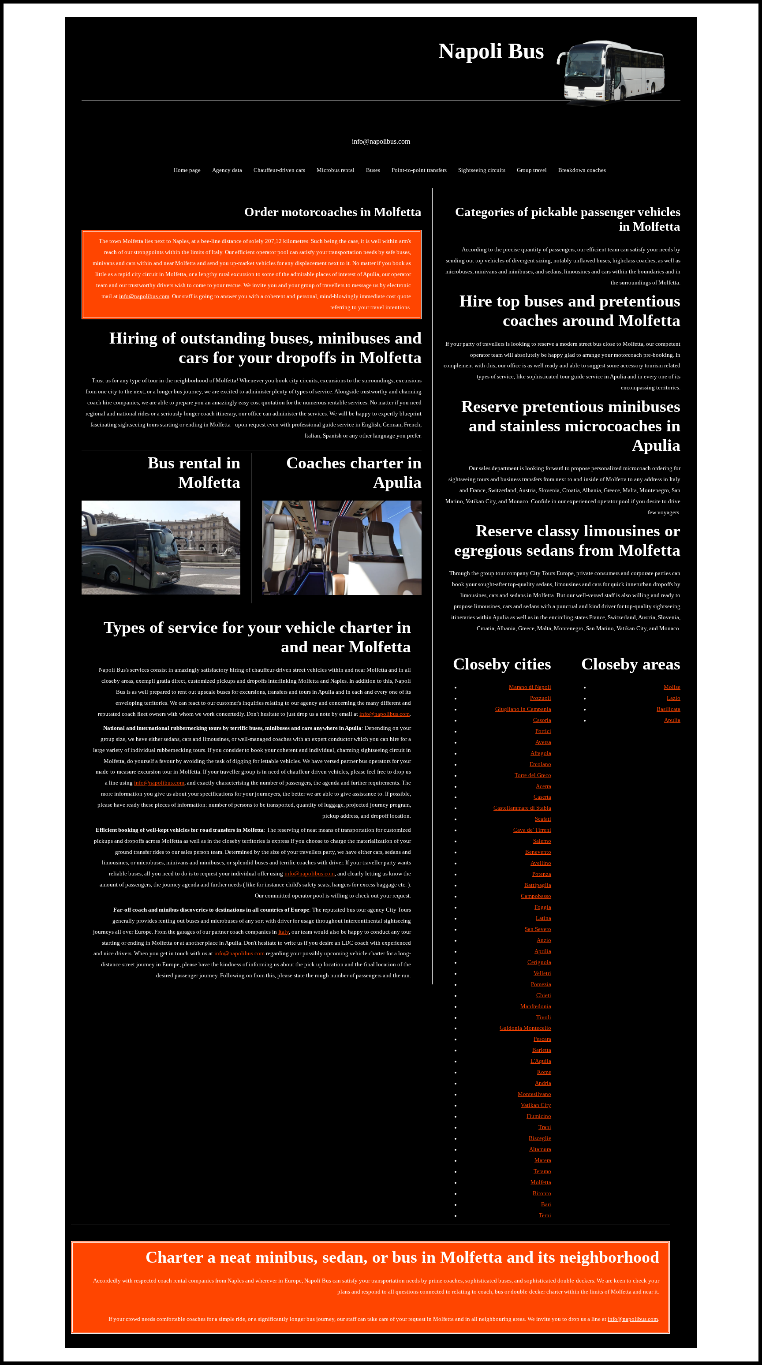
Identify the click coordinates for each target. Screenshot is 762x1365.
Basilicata (668, 709)
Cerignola (539, 962)
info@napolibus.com (381, 141)
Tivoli (543, 1017)
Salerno (542, 841)
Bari (546, 1204)
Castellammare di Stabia (522, 808)
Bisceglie (540, 1138)
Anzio (544, 940)
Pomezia (541, 984)
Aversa (543, 742)
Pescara (542, 1039)
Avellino (540, 863)
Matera (542, 1160)
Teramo (542, 1171)
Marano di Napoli (530, 687)
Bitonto (542, 1193)
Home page (187, 170)
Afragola (540, 753)
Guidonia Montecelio (525, 1028)
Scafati (543, 819)
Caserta (542, 797)
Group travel (532, 170)
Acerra (543, 786)
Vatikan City (536, 1105)
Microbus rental (336, 170)
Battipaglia (537, 885)
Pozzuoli (540, 698)
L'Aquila (540, 1061)
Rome (544, 1072)
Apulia (672, 720)
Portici (543, 731)
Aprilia (542, 951)
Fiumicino (539, 1116)
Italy (283, 932)
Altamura (540, 1149)
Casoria (542, 720)
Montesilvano (534, 1094)
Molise (672, 687)
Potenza (541, 874)
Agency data (227, 170)
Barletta (541, 1050)
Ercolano (540, 764)
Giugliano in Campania (523, 709)
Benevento (538, 852)
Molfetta (540, 1182)
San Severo (538, 929)
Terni (545, 1215)
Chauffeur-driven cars (279, 170)
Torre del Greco (533, 775)
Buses (373, 170)
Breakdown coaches (582, 170)
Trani (544, 1127)
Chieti (543, 995)
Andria (543, 1083)
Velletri (542, 973)
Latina (543, 918)
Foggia (542, 907)
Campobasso (536, 896)
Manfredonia (535, 1006)
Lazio (673, 698)
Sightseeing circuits (481, 170)
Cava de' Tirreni (532, 830)
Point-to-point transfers (419, 170)
